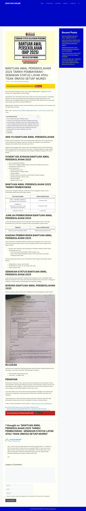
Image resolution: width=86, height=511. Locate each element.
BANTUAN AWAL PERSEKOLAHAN (15, 407)
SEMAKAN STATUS (34, 407)
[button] (79, 3)
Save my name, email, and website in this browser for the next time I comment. (28, 496)
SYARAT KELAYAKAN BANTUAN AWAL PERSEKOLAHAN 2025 (22, 120)
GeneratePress (52, 509)
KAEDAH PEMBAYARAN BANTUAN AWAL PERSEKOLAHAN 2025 (23, 125)
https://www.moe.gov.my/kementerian (41, 403)
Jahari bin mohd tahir (15, 439)
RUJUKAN (9, 131)
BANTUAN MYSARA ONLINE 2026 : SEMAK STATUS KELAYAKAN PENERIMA (71, 55)
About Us (65, 3)
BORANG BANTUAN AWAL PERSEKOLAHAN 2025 (19, 129)
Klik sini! (39, 86)
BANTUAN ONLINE (12, 3)
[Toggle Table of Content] (37, 117)
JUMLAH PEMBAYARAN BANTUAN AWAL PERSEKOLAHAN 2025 (23, 124)
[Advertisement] (43, 16)
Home (42, 3)
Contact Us (73, 3)
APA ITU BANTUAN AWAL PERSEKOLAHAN (17, 118)
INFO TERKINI (26, 407)
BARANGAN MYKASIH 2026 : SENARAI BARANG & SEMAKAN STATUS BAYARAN (70, 49)
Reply (8, 456)
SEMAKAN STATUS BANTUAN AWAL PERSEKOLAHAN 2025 (21, 127)
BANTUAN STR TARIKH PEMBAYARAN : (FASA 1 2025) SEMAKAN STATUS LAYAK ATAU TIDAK (28, 410)
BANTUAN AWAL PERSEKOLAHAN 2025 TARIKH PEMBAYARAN (22, 122)
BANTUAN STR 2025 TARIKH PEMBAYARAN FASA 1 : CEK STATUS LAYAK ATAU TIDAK (26, 408)
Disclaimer (58, 3)
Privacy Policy (49, 3)
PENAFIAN (9, 132)
